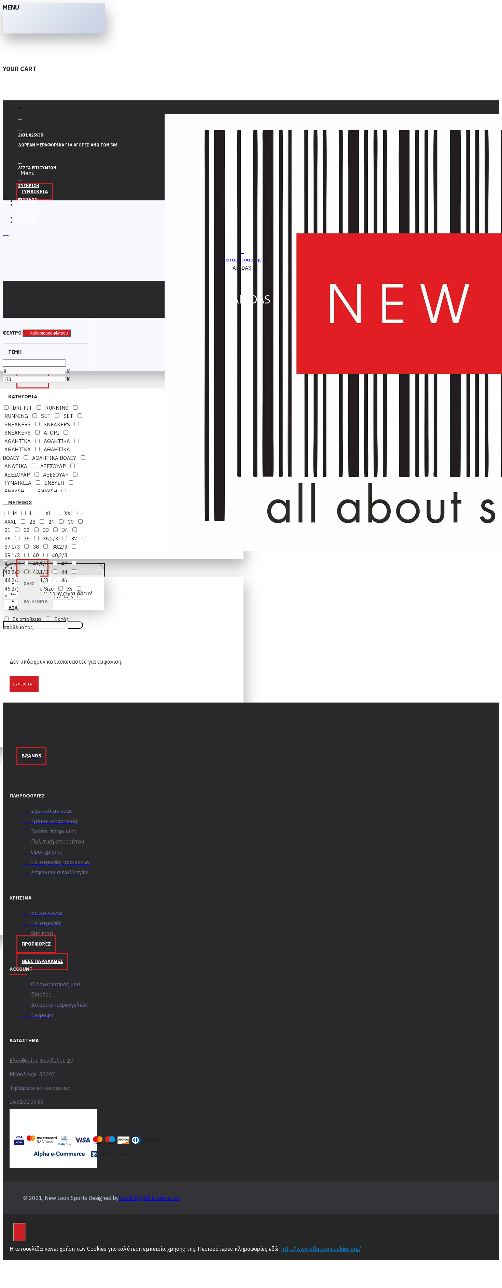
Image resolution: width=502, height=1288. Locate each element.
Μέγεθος (19, 502)
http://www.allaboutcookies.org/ (321, 1248)
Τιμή (14, 352)
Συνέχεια (22, 684)
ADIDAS (242, 268)
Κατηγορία (22, 396)
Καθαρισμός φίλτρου (49, 333)
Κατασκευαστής (242, 259)
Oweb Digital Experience (149, 1197)
